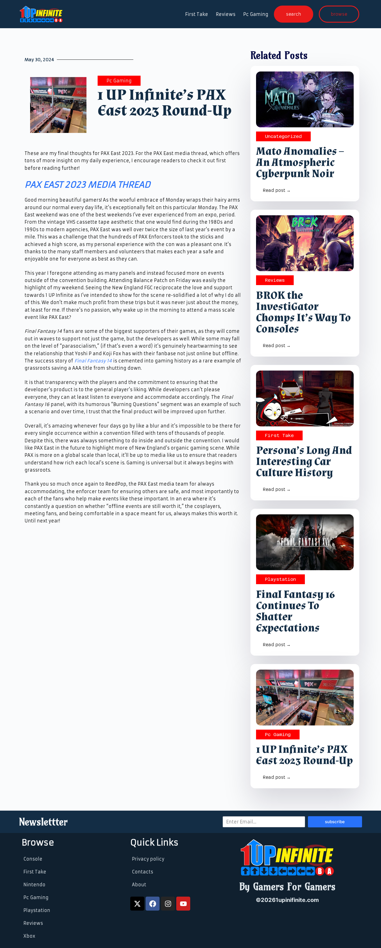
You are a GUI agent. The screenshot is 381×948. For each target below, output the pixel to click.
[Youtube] (183, 904)
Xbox (29, 936)
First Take (196, 14)
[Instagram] (168, 904)
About (139, 884)
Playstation (280, 579)
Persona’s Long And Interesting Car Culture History (304, 461)
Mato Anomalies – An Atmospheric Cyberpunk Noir (300, 162)
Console (32, 859)
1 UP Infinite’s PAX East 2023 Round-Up (304, 755)
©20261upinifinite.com (287, 900)
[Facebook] (153, 904)
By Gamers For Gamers (287, 886)
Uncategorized (283, 136)
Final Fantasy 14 (93, 361)
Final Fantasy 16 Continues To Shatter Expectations (295, 611)
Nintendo (34, 884)
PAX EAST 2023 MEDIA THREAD (87, 185)
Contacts (142, 872)
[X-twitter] (137, 904)
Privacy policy (148, 859)
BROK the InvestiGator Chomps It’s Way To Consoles (303, 312)
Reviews (225, 14)
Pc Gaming (255, 14)
